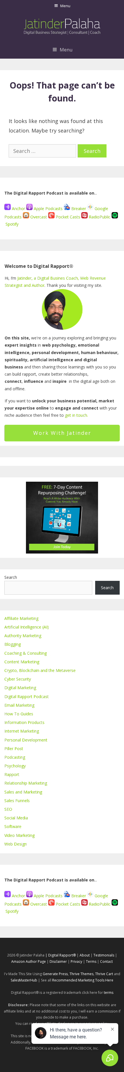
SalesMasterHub (24, 980)
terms (108, 992)
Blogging (12, 644)
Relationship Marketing (25, 783)
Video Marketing (19, 835)
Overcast (38, 217)
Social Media (16, 818)
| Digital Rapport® (60, 955)
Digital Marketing (20, 687)
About (85, 955)
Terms (91, 961)
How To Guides (18, 713)
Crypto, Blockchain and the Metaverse (40, 670)
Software (12, 826)
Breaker (78, 208)
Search (10, 577)
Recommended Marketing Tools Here (82, 980)
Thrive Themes (81, 973)
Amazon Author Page (29, 961)
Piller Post (13, 748)
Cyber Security (17, 679)
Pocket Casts (68, 217)
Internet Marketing (21, 731)
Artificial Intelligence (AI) (26, 627)
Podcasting (14, 757)
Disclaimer (58, 961)
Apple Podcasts (48, 208)
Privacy (76, 961)
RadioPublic (100, 217)
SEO (8, 809)
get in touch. (76, 415)
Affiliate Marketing (21, 618)
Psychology (15, 766)
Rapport (11, 774)
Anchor (18, 208)
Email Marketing (19, 705)
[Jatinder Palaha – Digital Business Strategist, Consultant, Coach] (62, 25)
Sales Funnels (17, 800)
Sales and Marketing (23, 792)
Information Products (24, 722)
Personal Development (25, 740)
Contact (106, 961)
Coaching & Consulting (25, 653)
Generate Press (55, 973)
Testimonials (103, 955)
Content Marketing (21, 661)
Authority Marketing (22, 635)
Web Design (15, 844)
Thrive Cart (104, 973)
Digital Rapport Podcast (26, 696)
